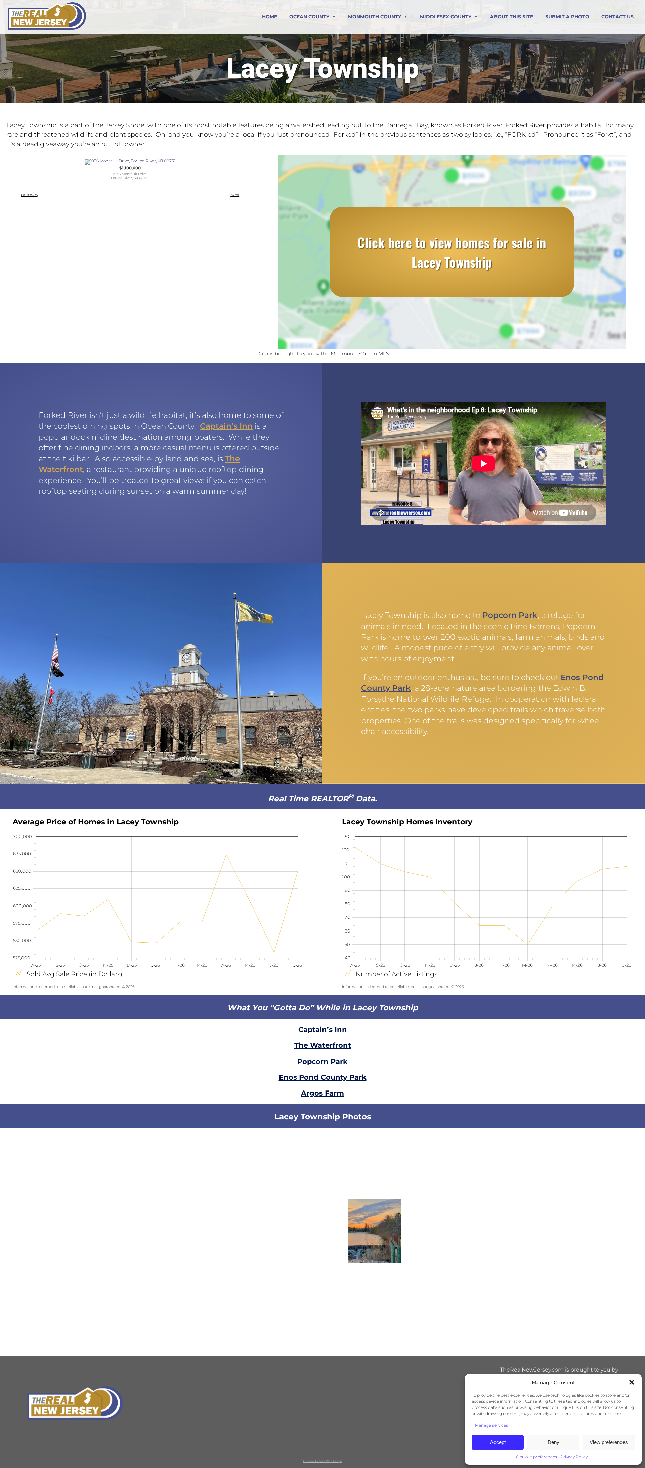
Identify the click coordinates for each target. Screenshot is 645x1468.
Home (269, 17)
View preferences (609, 1442)
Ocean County (309, 17)
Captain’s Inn (226, 426)
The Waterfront (322, 1045)
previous (29, 194)
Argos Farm (322, 1093)
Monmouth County (374, 17)
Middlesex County (445, 17)
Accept (498, 1442)
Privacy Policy (574, 1456)
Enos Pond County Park (323, 1077)
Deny (553, 1442)
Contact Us (617, 17)
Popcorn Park (510, 615)
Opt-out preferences (536, 1456)
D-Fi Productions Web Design (322, 1461)
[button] (631, 1382)
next (234, 194)
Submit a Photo (567, 17)
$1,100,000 (130, 172)
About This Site (511, 17)
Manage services (491, 1425)
